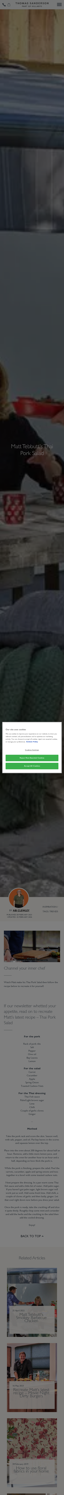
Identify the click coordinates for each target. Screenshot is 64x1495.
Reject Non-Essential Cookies (32, 758)
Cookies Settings (32, 750)
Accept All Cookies (32, 766)
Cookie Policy (32, 741)
